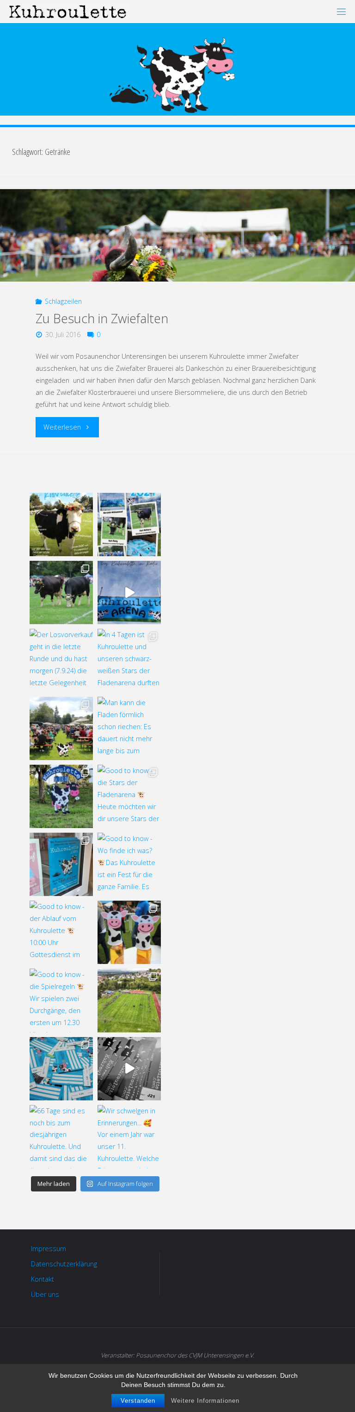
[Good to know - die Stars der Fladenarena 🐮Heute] (129, 796)
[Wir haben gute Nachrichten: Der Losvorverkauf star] (129, 1068)
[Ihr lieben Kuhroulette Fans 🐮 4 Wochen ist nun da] (61, 592)
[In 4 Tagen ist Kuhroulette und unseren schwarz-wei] (129, 660)
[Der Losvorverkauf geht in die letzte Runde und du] (61, 660)
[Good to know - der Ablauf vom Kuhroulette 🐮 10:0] (61, 932)
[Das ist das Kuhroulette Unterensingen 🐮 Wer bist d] (61, 524)
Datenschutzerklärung (64, 1263)
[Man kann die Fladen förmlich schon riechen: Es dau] (129, 728)
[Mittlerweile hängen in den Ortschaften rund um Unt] (61, 864)
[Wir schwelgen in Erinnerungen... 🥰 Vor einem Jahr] (129, 1136)
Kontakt (42, 1279)
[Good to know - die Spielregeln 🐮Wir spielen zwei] (61, 1000)
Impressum (48, 1248)
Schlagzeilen (63, 301)
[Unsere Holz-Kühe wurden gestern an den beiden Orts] (61, 796)
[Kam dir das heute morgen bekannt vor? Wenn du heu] (129, 592)
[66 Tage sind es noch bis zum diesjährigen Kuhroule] (61, 1136)
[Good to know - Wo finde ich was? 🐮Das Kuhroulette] (129, 864)
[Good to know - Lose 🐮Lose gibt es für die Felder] (61, 1068)
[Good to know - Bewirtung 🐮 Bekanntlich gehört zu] (61, 728)
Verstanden (138, 1400)
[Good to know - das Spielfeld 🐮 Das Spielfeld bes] (129, 1000)
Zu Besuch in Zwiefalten (102, 318)
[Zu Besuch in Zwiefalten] (177, 235)
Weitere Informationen (205, 1400)
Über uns (45, 1294)
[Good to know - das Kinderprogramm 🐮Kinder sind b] (129, 932)
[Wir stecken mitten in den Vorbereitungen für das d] (129, 524)
